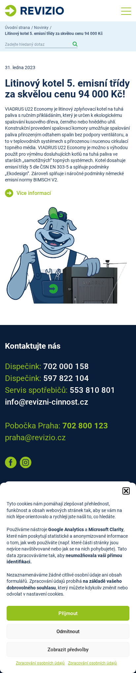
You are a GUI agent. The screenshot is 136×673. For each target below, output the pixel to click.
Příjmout (68, 613)
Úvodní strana (17, 27)
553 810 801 (92, 390)
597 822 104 (66, 378)
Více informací (34, 193)
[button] (126, 491)
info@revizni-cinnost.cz (46, 402)
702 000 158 (66, 366)
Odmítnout (68, 631)
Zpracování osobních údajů (40, 663)
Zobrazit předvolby (68, 650)
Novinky (41, 27)
